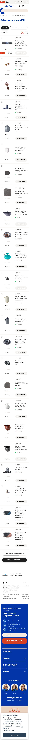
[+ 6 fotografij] (7, 107)
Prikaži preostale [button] (14, 560)
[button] (14, 27)
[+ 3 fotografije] (7, 406)
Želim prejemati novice (14, 640)
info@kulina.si (14, 698)
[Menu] (2, 6)
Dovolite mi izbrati (9, 730)
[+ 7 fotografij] (7, 192)
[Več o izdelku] (7, 43)
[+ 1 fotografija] (7, 149)
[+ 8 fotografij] (7, 342)
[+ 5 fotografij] (7, 64)
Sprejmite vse (14, 735)
